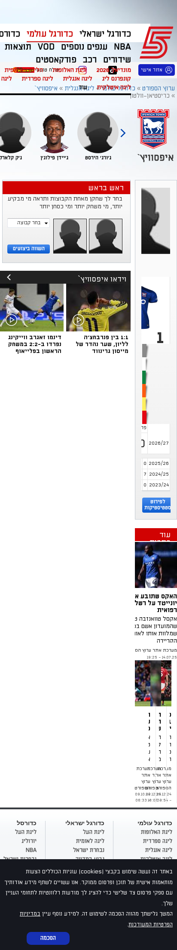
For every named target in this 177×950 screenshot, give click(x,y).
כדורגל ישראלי (105, 34)
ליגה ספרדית (37, 78)
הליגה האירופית (24, 70)
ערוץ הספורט (158, 41)
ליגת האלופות (70, 70)
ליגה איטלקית (114, 87)
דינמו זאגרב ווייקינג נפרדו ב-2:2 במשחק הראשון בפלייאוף (34, 344)
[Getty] (146, 565)
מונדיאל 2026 (114, 70)
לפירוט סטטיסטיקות (157, 504)
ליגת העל (93, 832)
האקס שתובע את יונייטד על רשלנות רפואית (151, 603)
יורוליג (29, 841)
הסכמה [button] (48, 938)
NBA (31, 850)
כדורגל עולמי (50, 34)
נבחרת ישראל (88, 850)
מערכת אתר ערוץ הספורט (151, 650)
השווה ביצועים (29, 248)
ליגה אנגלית (77, 78)
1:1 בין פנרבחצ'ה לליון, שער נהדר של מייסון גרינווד (102, 344)
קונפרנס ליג (116, 78)
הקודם (123, 129)
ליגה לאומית (90, 841)
